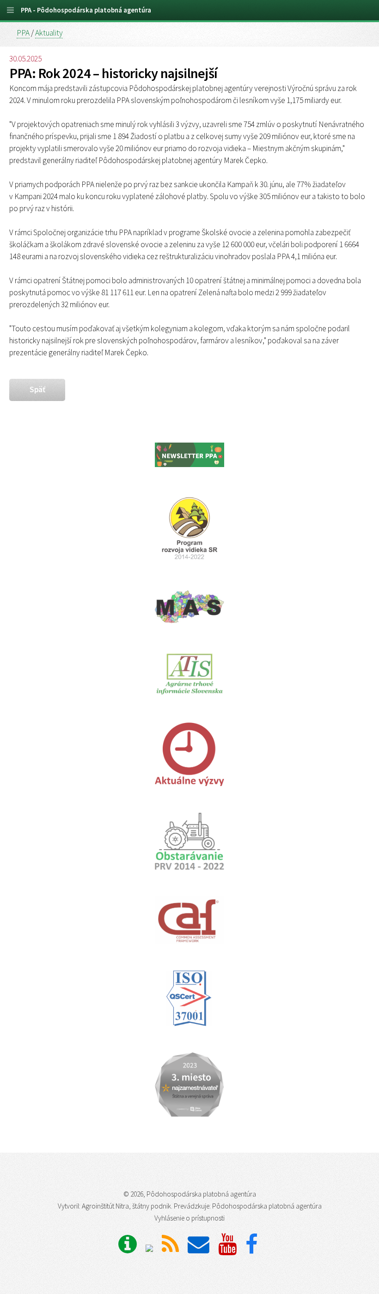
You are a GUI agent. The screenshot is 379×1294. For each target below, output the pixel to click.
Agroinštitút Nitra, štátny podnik (126, 1206)
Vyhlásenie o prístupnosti (189, 1218)
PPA (23, 33)
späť (37, 389)
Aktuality (49, 33)
